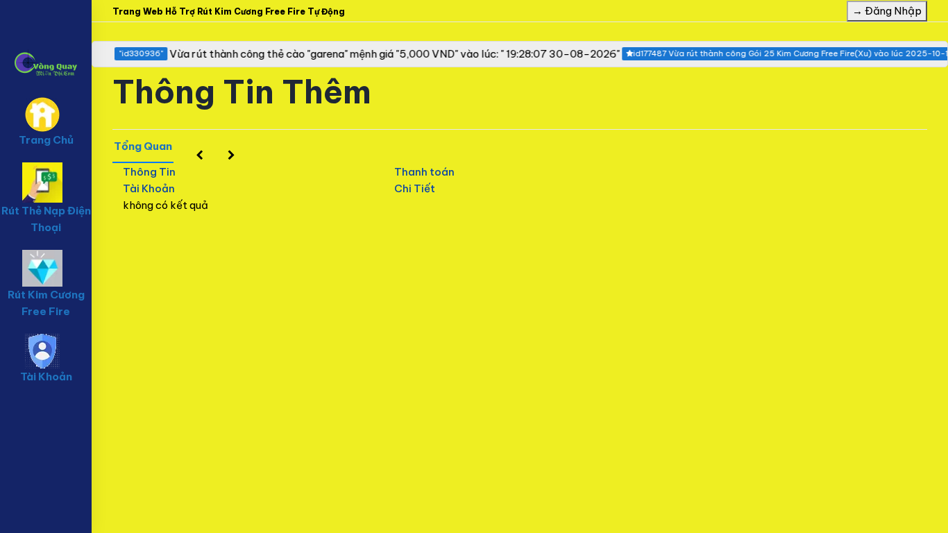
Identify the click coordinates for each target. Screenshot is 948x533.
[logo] (46, 42)
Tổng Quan (143, 146)
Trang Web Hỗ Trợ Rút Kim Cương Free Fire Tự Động (228, 11)
